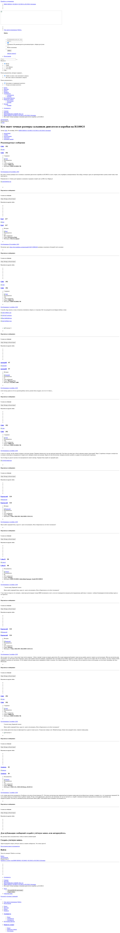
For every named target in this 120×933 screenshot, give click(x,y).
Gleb (5, 130)
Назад (8, 917)
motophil (4, 362)
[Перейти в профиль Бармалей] (4, 499)
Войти (9, 50)
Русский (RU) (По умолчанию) (15, 890)
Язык (5, 888)
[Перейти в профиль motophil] (4, 365)
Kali (2, 219)
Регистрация (7, 56)
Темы (7, 65)
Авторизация (4, 119)
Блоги (5, 87)
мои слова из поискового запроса (16, 77)
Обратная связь (8, 893)
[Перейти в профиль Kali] (2, 222)
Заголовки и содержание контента (15, 83)
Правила (6, 92)
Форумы (6, 89)
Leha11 (3, 559)
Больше (9, 96)
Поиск (6, 90)
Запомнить (10, 44)
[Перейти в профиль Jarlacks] (3, 770)
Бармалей (4, 496)
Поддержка (10, 101)
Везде (7, 63)
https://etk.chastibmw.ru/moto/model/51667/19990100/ (24, 247)
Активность (7, 93)
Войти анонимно (12, 47)
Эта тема (8, 68)
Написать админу (9, 99)
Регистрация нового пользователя (10, 846)
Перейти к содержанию (7, 1)
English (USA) (11, 892)
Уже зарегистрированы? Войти (13, 30)
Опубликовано (10, 171)
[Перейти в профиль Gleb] (2, 122)
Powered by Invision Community (9, 896)
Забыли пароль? (11, 53)
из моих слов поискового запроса (17, 76)
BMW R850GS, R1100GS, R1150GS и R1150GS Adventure (35, 130)
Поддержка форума (9, 98)
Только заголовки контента (13, 85)
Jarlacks (3, 767)
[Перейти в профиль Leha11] (3, 562)
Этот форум (9, 67)
